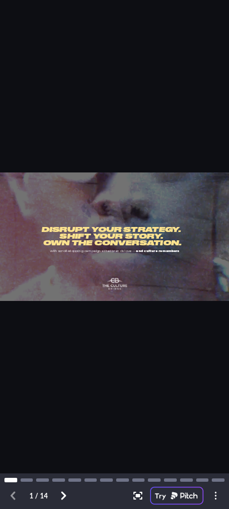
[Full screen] (138, 496)
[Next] (63, 496)
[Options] (216, 496)
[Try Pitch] (176, 496)
